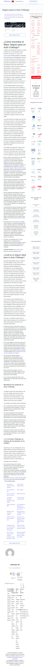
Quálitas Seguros (8, 598)
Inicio (5, 14)
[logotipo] (9, 584)
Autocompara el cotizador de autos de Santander (11, 486)
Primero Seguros (20, 489)
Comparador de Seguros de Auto (17, 613)
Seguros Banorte (8, 619)
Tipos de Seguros (19, 1)
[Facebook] (20, 584)
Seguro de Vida (13, 636)
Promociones (21, 617)
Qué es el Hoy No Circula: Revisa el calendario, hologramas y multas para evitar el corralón (11, 535)
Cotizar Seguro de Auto (15, 35)
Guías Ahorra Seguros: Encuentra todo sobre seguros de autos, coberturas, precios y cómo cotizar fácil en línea (14, 16)
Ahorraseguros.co (21, 611)
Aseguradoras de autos (36, 102)
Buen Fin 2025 (21, 628)
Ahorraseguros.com (21, 615)
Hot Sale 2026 (21, 621)
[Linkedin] (21, 587)
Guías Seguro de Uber (17, 639)
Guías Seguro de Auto (17, 623)
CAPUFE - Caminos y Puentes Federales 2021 (11, 518)
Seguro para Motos (13, 603)
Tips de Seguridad (21, 597)
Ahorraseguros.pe (21, 613)
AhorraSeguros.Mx (16, 221)
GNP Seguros (8, 594)
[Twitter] (23, 584)
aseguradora (6, 160)
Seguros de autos (10, 14)
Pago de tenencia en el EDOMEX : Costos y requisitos (21, 513)
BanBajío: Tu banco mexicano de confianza (10, 513)
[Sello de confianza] (19, 579)
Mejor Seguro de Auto (21, 493)
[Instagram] (20, 585)
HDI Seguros (8, 615)
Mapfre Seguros (8, 606)
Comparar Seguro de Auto (36, 13)
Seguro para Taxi (13, 615)
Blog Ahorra (21, 602)
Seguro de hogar (13, 621)
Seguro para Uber (13, 609)
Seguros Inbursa (8, 602)
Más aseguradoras (36, 241)
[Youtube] (23, 587)
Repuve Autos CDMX (18, 249)
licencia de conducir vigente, (15, 477)
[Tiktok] (23, 585)
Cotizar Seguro (33, 2)
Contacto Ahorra (21, 606)
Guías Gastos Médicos (17, 646)
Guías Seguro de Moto (17, 631)
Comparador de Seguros (17, 597)
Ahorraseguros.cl (21, 609)
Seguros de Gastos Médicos (13, 629)
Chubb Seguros (8, 611)
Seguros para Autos (13, 597)
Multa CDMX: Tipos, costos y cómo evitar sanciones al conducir (21, 527)
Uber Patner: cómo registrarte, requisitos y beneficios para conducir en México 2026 (21, 519)
